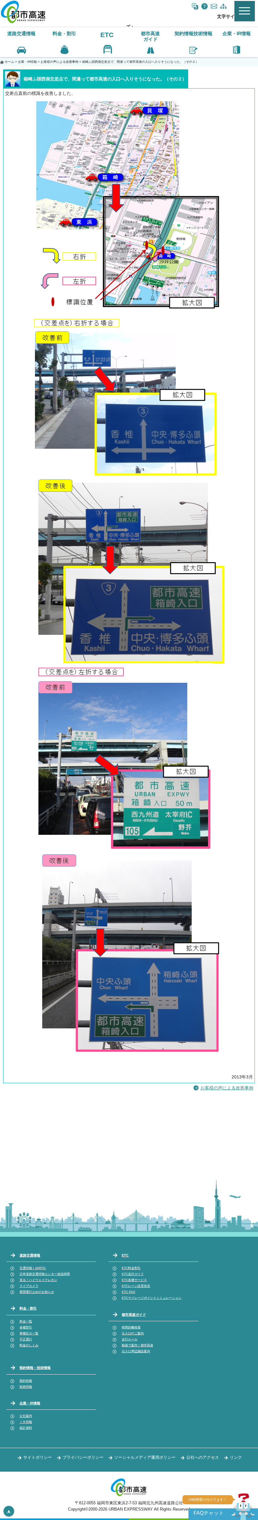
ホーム (9, 61)
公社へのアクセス (202, 1457)
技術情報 (26, 1386)
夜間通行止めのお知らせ (37, 1292)
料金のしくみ (29, 1345)
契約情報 (26, 1380)
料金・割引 (28, 1308)
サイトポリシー (37, 1457)
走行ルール (129, 1339)
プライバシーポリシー (83, 1457)
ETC (107, 34)
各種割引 (26, 1327)
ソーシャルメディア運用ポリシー (145, 1457)
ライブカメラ (29, 1286)
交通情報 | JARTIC (33, 1268)
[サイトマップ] (223, 6)
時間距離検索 (131, 1327)
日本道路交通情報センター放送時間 (45, 1274)
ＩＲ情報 (26, 1422)
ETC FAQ (128, 1292)
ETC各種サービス (134, 1280)
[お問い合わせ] (214, 6)
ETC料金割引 (131, 1268)
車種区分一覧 (29, 1333)
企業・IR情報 (27, 61)
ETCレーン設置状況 (136, 1286)
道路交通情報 (30, 1255)
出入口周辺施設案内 (136, 1351)
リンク (236, 1457)
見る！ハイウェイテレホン (38, 1280)
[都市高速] (23, 22)
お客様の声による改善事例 (59, 61)
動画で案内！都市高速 (137, 1345)
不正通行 (26, 1339)
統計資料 (26, 1428)
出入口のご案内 (133, 1333)
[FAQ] (204, 6)
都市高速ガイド (134, 1314)
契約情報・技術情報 (35, 1368)
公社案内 (26, 1416)
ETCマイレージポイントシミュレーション (152, 1298)
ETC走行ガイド (133, 1274)
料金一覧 (26, 1321)
